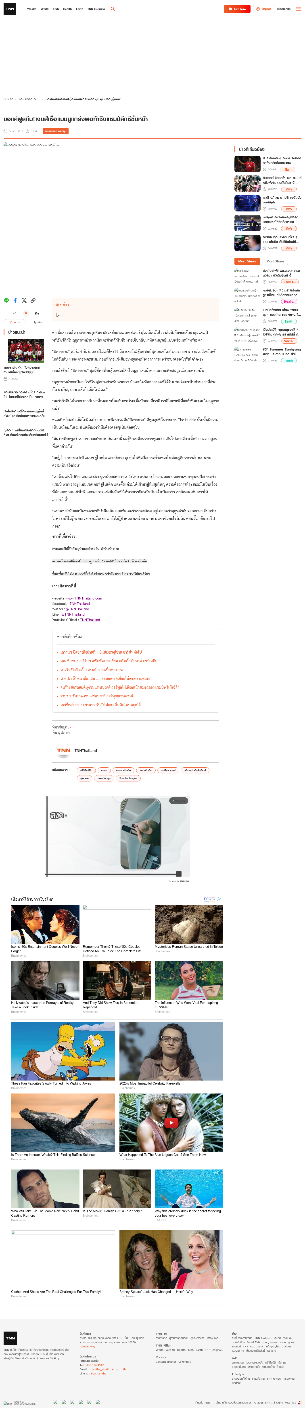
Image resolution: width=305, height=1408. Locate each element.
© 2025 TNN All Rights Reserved (275, 1402)
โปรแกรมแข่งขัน (254, 1362)
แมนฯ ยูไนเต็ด (123, 770)
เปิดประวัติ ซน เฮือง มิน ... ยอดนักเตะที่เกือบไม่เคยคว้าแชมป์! (105, 678)
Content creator (166, 1361)
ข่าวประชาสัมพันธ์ (255, 1351)
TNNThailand (79, 603)
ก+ (37, 313)
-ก (14, 313)
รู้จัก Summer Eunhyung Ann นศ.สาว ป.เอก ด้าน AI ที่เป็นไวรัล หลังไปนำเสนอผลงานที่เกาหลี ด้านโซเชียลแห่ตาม (282, 351)
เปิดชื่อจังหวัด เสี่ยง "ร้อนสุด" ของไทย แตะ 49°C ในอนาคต (281, 312)
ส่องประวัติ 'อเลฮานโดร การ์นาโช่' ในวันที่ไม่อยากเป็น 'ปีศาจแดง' (24, 394)
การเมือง (287, 1338)
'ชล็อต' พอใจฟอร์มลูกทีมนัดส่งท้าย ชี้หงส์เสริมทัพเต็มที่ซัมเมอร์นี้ (26, 432)
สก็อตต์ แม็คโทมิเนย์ (195, 770)
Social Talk (253, 1342)
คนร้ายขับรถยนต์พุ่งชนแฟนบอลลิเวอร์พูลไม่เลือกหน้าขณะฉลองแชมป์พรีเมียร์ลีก (120, 687)
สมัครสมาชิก (283, 8)
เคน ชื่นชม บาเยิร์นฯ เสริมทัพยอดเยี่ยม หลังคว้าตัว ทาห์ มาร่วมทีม (109, 661)
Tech (289, 360)
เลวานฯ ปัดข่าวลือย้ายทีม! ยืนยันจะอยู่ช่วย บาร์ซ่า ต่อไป (101, 652)
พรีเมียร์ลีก (86, 770)
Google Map (87, 1346)
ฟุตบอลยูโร (254, 1367)
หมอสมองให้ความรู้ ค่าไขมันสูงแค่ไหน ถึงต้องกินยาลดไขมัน (281, 292)
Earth (289, 321)
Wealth (170, 1350)
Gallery (271, 1351)
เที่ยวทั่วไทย (258, 1378)
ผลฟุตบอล (238, 1362)
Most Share (275, 261)
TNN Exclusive (263, 1338)
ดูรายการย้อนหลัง (178, 1338)
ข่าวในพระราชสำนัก (242, 1338)
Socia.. (289, 341)
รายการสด (161, 1338)
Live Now (240, 8)
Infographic (272, 1346)
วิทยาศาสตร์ (238, 1342)
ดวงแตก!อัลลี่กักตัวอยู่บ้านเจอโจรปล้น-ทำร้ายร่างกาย (85, 549)
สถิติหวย (236, 1383)
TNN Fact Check (253, 1346)
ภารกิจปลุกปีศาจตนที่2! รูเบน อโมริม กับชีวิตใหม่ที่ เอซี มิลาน (280, 240)
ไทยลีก (280, 1367)
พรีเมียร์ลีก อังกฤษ (55, 131)
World (159, 1350)
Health (181, 1350)
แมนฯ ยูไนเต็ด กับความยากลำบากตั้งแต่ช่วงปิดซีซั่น (22, 369)
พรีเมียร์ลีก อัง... (29, 99)
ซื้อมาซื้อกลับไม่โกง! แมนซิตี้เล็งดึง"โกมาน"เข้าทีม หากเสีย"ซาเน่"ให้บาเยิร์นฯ (101, 574)
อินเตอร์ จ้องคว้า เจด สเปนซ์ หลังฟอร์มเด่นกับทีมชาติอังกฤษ (282, 180)
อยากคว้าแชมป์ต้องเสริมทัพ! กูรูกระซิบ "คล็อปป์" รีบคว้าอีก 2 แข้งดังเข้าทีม (99, 561)
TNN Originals (214, 1350)
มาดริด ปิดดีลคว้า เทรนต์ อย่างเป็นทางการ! (92, 669)
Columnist (184, 1361)
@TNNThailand (77, 608)
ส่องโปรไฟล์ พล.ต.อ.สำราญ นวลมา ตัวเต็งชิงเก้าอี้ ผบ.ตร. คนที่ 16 (281, 273)
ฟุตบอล (84, 778)
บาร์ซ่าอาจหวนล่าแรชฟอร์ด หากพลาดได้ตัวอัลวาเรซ (280, 220)
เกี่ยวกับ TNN (202, 1402)
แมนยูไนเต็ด (146, 770)
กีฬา (287, 169)
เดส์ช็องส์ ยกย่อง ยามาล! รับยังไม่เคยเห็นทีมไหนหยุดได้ (101, 705)
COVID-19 (238, 1351)
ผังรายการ (212, 1338)
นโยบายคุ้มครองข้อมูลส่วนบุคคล (233, 1402)
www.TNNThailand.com (84, 598)
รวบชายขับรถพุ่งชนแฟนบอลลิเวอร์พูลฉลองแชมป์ (97, 696)
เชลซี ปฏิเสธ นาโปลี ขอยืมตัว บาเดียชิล (282, 200)
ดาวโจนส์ (286, 1346)
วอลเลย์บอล (239, 1367)
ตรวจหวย (289, 1378)
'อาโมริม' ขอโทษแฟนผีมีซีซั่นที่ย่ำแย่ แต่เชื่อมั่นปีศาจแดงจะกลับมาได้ (24, 413)
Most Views (247, 261)
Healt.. (289, 301)
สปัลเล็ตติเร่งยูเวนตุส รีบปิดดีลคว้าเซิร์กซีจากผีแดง (282, 161)
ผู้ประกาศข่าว (198, 1338)
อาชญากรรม (270, 1342)
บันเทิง (282, 1342)
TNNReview (274, 1378)
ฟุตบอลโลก (268, 1367)
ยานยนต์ (236, 1346)
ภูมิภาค (291, 1342)
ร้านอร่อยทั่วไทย (241, 1378)
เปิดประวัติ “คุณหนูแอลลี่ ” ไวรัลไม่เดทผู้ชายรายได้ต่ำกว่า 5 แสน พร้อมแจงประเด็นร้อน (282, 332)
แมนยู (104, 770)
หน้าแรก (8, 99)
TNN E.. (290, 281)
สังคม (277, 1338)
